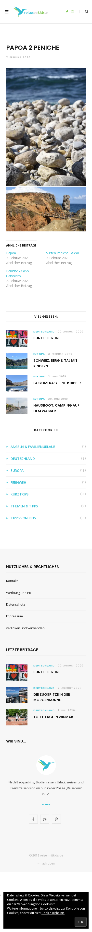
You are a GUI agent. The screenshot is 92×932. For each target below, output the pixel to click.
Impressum (14, 616)
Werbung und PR (18, 592)
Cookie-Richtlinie (53, 913)
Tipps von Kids (23, 518)
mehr (46, 804)
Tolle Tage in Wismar (53, 716)
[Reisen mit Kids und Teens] (31, 12)
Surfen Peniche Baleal (62, 253)
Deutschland (44, 331)
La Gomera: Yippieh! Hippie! (57, 382)
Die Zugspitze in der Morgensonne (51, 697)
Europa (39, 354)
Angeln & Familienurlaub (33, 446)
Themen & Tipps (24, 506)
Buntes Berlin (46, 338)
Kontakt (12, 581)
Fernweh (18, 482)
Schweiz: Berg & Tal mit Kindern (55, 363)
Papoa (11, 253)
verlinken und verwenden (25, 628)
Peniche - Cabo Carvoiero (17, 273)
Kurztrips (19, 494)
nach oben (47, 863)
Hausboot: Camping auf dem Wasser (56, 408)
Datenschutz (15, 604)
